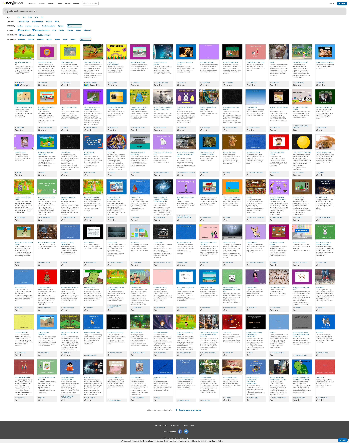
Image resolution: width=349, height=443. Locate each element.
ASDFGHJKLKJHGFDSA (256, 217)
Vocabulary (65, 422)
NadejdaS (228, 398)
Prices (67, 3)
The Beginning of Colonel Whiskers (207, 153)
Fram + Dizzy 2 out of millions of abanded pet (185, 154)
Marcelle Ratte (253, 398)
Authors (51, 3)
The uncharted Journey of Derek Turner (138, 424)
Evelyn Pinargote (115, 400)
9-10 (30, 17)
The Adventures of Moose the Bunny (323, 243)
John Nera (89, 307)
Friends (70, 30)
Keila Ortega (21, 217)
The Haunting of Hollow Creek (230, 423)
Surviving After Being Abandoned (46, 108)
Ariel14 (19, 172)
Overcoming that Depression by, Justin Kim (231, 289)
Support (76, 3)
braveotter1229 (161, 127)
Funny (37, 26)
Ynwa (65, 262)
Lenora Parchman (231, 127)
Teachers (31, 3)
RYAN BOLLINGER (139, 353)
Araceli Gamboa (91, 127)
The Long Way (67, 62)
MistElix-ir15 (229, 353)
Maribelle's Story (160, 287)
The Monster (136, 287)
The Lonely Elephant (231, 197)
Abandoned (89, 242)
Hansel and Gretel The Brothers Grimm (278, 378)
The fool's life (251, 107)
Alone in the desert (115, 107)
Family (61, 30)
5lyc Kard (321, 172)
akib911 (112, 217)
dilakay (42, 398)
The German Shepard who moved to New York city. (209, 334)
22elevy (227, 172)
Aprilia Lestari (137, 307)
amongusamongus (162, 172)
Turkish (73, 39)
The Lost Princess (161, 332)
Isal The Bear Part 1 (22, 62)
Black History (45, 35)
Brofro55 (228, 217)
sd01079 (205, 172)
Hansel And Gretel (230, 62)
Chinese (40, 39)
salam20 (112, 172)
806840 (274, 262)
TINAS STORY (251, 242)
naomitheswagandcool (256, 262)
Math (57, 21)
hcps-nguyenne (45, 307)
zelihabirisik (252, 307)
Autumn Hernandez (208, 353)
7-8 (24, 17)
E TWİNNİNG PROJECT (89, 153)
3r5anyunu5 (275, 172)
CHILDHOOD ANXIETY (278, 287)
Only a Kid (135, 377)
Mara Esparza (160, 217)
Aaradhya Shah (161, 353)
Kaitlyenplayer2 (323, 353)
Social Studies (37, 21)
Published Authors (42, 30)
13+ (42, 17)
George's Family (21, 377)
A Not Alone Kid (44, 287)
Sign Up (342, 3)
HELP (344, 440)
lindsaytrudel (322, 127)
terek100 (136, 217)
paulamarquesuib (46, 217)
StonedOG (298, 307)
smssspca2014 (91, 262)
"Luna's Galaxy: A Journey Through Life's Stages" (161, 199)
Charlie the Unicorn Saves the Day (92, 108)
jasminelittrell (299, 82)
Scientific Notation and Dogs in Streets (278, 198)
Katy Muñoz (90, 217)
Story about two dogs (324, 62)
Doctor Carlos (20, 332)
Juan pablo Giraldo (139, 127)
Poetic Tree (19, 422)
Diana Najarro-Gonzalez (187, 172)
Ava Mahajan (206, 127)
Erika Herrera (137, 262)
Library (59, 3)
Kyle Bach (136, 172)
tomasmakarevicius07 (163, 262)
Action (20, 26)
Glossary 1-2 (181, 422)
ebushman (275, 82)
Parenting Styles (206, 422)
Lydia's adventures (323, 152)
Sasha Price (206, 400)
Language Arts (23, 21)
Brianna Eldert (160, 307)
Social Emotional (48, 26)
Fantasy (29, 26)
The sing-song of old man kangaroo (139, 108)
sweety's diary (20, 152)
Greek (65, 39)
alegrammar (206, 307)
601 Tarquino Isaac (116, 353)
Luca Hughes (89, 377)
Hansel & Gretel (90, 197)
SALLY (109, 152)
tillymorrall (66, 82)
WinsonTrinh (276, 127)
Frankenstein (89, 287)
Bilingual (21, 39)
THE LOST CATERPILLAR (112, 63)
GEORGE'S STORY (45, 62)
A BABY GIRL (251, 287)
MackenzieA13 (44, 353)
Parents (42, 3)
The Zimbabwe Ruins (23, 107)
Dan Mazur (43, 82)
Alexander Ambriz (301, 355)
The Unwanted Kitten (46, 242)
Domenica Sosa (277, 217)
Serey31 (42, 172)
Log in (331, 3)
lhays (18, 262)
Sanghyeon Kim (230, 307)
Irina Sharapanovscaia (256, 172)
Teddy (249, 197)
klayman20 (136, 82)
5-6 (19, 17)
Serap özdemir (91, 172)
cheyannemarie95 (46, 127)
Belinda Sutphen (91, 82)
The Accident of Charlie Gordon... (113, 198)
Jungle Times (205, 377)
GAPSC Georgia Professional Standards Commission (252, 380)
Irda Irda (205, 262)
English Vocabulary (115, 422)
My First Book (321, 197)
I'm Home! (135, 242)
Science (49, 21)
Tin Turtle (227, 332)
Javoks (65, 172)
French (49, 39)
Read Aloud (25, 30)
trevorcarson (21, 398)
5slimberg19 (322, 262)
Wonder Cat (135, 197)
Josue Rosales (322, 398)
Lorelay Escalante (185, 353)
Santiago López (68, 307)
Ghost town (65, 152)
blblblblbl (20, 127)
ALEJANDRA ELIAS (278, 353)
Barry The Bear (229, 152)
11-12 (36, 17)
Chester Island (206, 287)
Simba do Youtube (301, 262)
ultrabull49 (298, 217)
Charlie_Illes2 (206, 217)
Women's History (28, 35)
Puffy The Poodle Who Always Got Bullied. (163, 108)
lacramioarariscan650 (279, 398)
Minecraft (87, 30)
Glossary (319, 377)
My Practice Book (184, 242)
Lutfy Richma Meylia (324, 217)
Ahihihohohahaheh (116, 262)
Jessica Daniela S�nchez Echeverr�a (184, 216)
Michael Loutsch (184, 400)
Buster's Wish (298, 197)
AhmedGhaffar (45, 262)
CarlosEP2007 (21, 353)
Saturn (272, 332)
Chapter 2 (297, 422)
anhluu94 (321, 82)
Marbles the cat (299, 242)
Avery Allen (20, 82)
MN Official (229, 262)
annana (65, 127)
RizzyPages (113, 82)
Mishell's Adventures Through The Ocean (301, 378)
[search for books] (96, 4)
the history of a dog (115, 332)
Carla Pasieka (299, 172)
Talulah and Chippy (324, 107)
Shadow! (319, 332)
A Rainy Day (112, 242)
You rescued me (206, 62)
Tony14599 (229, 82)
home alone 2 (20, 287)
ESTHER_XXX (253, 82)
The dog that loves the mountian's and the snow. (301, 334)
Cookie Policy (217, 441)
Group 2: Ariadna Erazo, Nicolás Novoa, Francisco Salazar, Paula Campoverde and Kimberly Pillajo (46, 426)
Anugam (20, 307)
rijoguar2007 (114, 127)
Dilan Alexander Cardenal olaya (67, 397)
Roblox (78, 30)
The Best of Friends (92, 62)
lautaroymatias (91, 355)
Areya (158, 398)
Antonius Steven (254, 127)
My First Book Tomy (92, 332)
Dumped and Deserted (43, 333)
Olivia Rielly (206, 82)
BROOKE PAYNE (138, 398)
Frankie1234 (183, 307)
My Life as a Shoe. (138, 62)
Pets (54, 30)
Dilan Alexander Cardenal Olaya (67, 378)
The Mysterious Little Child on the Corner (185, 378)
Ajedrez (87, 422)
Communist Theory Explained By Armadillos (254, 334)
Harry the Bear (137, 332)
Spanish (31, 39)
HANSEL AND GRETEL (70, 287)
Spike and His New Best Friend (45, 153)
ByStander (320, 287)
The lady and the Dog (255, 62)
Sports (60, 26)
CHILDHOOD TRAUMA (302, 152)
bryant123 (321, 307)
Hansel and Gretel (300, 62)
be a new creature (114, 377)
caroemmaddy (300, 398)
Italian (57, 39)
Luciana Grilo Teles (162, 82)
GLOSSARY (320, 422)
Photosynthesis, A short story (138, 153)
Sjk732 (251, 353)
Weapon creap (229, 242)
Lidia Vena (182, 82)
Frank (272, 62)
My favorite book (253, 152)
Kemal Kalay (183, 262)
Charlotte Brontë (230, 377)
